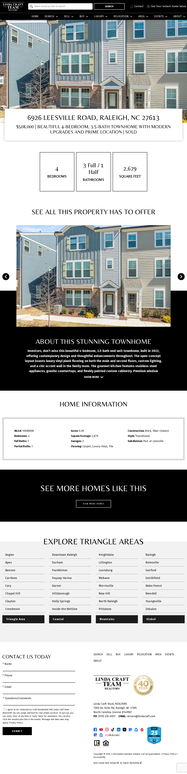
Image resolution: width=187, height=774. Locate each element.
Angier (9, 554)
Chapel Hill (12, 593)
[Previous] (5, 276)
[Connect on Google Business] (130, 729)
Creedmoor (12, 609)
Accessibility (99, 757)
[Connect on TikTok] (113, 729)
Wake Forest (154, 585)
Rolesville (152, 562)
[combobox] (60, 6)
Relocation (144, 654)
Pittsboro (105, 609)
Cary (8, 585)
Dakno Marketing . (132, 763)
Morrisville (106, 585)
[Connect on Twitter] (124, 729)
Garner (56, 585)
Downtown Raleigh (64, 554)
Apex (8, 562)
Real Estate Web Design (105, 763)
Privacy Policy (16, 723)
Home (35, 16)
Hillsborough (61, 593)
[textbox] (62, 6)
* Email (7, 686)
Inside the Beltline (64, 609)
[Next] (181, 276)
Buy (118, 654)
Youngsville (153, 601)
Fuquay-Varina (62, 578)
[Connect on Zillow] (136, 729)
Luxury (129, 654)
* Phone (7, 675)
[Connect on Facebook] (95, 729)
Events (169, 654)
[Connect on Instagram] (107, 729)
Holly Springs (61, 601)
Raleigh (151, 554)
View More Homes (93, 504)
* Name (7, 664)
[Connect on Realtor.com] (142, 729)
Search (109, 6)
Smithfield (153, 578)
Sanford (151, 570)
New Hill (104, 593)
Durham (57, 562)
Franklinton (59, 570)
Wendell (151, 593)
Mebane (104, 578)
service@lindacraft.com (137, 716)
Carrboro (11, 578)
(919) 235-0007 (105, 716)
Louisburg (105, 570)
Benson (10, 570)
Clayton (10, 601)
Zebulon (151, 609)
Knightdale (106, 554)
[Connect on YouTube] (101, 729)
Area (158, 654)
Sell (109, 654)
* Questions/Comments (17, 698)
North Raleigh (108, 601)
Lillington (105, 562)
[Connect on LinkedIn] (118, 729)
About (98, 660)
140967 (127, 712)
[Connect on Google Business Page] (95, 735)
